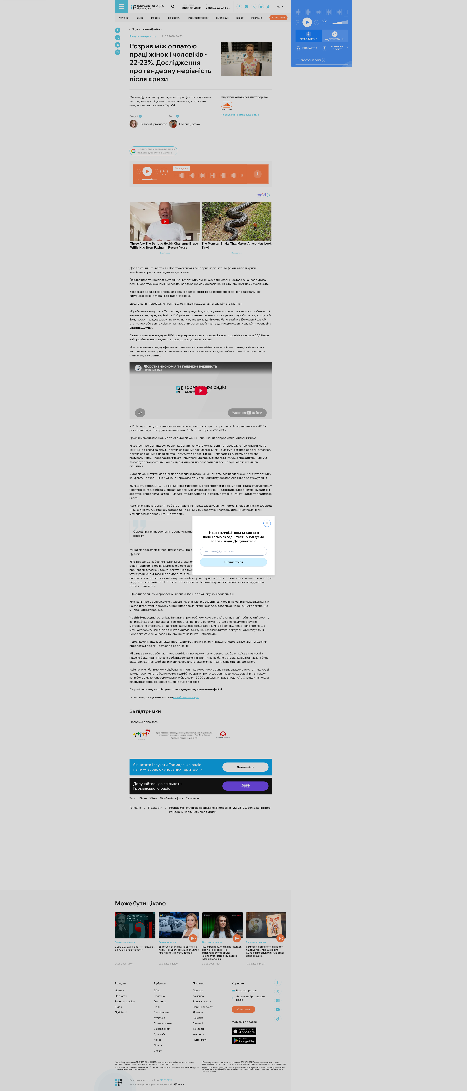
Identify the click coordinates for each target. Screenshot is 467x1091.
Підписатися (233, 562)
